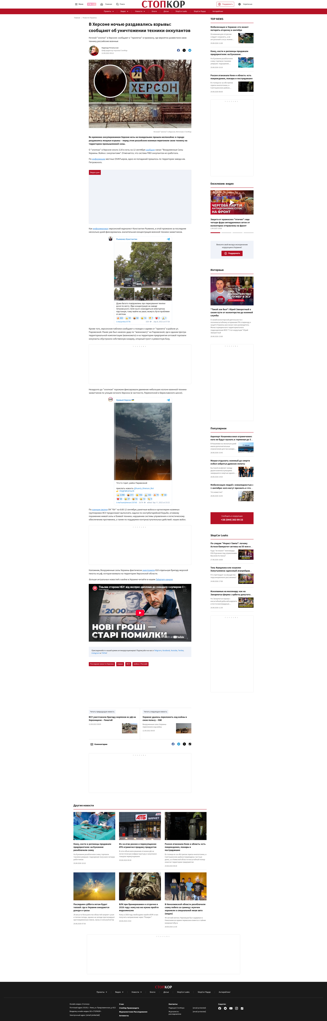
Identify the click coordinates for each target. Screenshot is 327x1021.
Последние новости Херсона (102, 664)
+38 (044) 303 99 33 (232, 520)
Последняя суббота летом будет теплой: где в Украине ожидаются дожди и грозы (91, 907)
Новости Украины (90, 18)
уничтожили (148, 570)
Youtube (174, 650)
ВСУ (128, 664)
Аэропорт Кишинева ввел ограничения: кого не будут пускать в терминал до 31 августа (231, 439)
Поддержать (227, 4)
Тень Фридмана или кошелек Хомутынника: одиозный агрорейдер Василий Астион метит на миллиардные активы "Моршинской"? (232, 572)
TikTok (103, 653)
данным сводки (100, 509)
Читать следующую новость (155, 711)
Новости (138, 11)
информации (98, 159)
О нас (121, 1004)
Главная (77, 18)
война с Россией (140, 664)
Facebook (166, 650)
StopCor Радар (200, 11)
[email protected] (93, 1015)
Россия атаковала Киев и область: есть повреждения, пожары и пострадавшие (185, 847)
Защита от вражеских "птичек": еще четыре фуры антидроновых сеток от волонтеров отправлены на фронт (230, 222)
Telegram (157, 650)
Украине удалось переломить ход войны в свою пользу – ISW (165, 718)
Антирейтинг (218, 11)
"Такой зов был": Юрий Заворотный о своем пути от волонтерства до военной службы (232, 312)
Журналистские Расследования (133, 1012)
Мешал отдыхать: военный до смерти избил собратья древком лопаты (230, 462)
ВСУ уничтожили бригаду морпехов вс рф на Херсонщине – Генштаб (112, 718)
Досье (166, 11)
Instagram (95, 653)
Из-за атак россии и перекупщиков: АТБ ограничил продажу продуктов (138, 845)
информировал (100, 228)
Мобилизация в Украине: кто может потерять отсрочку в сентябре (230, 28)
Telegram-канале (164, 579)
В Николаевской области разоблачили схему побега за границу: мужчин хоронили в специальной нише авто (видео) (185, 909)
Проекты (107, 11)
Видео (123, 11)
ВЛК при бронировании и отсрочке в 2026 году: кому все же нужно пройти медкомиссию (139, 907)
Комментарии (100, 744)
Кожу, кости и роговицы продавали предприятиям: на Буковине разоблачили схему (92, 847)
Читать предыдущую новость (102, 711)
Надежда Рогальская (110, 48)
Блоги (154, 11)
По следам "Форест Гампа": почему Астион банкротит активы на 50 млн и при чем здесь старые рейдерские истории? (231, 548)
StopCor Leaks (181, 11)
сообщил (150, 149)
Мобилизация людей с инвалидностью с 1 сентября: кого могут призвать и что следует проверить (232, 488)
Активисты (124, 1015)
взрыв (120, 664)
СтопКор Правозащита (129, 1008)
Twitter (180, 650)
